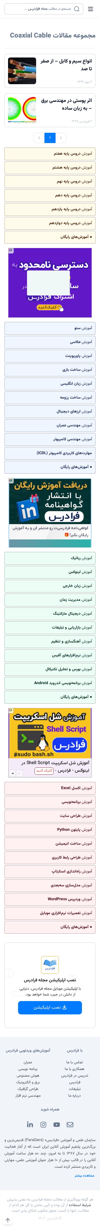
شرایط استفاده (80, 1205)
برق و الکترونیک (28, 1082)
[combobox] (40, 9)
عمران (28, 1062)
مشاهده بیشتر (84, 1176)
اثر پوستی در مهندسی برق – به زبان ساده (66, 104)
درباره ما (74, 1096)
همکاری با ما (74, 1069)
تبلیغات (75, 1089)
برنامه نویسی (28, 1069)
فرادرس (74, 1082)
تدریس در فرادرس (74, 1076)
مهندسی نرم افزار (28, 1096)
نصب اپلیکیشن (47, 1007)
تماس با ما (74, 1062)
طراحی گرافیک (28, 1089)
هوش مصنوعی (28, 1076)
